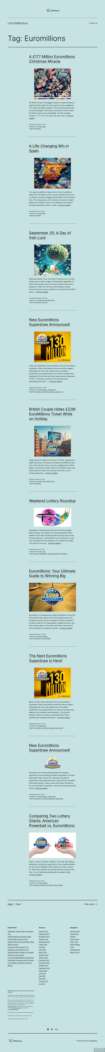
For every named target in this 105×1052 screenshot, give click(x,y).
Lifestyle (72, 936)
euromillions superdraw (48, 392)
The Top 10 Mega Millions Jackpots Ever (21, 958)
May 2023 (42, 976)
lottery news (42, 126)
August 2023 (43, 971)
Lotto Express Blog (18, 23)
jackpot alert (59, 392)
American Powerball (39, 885)
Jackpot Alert (52, 389)
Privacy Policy (30, 990)
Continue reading (64, 205)
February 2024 (43, 955)
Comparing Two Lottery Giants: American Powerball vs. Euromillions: (52, 821)
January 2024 (43, 958)
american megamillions (40, 553)
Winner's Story (50, 300)
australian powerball (54, 553)
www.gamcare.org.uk (12, 1006)
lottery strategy (42, 636)
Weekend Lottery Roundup (52, 500)
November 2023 (44, 963)
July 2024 (42, 947)
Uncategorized (75, 950)
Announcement (42, 389)
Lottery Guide (74, 939)
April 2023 (42, 978)
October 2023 (43, 965)
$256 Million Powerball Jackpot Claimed (21, 960)
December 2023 (44, 960)
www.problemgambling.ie (13, 1009)
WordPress (93, 1041)
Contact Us (93, 23)
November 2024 (44, 936)
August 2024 (43, 944)
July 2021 (42, 984)
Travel (72, 947)
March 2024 (43, 952)
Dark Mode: (98, 1050)
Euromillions (37, 128)
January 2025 (43, 931)
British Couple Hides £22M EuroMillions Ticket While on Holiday (52, 414)
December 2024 (44, 934)
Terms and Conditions (22, 990)
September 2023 (44, 968)
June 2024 (42, 950)
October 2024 (43, 939)
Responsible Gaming (12, 990)
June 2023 (42, 973)
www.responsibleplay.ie (16, 1007)
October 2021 (43, 981)
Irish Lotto (45, 302)
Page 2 (19, 904)
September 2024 (44, 942)
